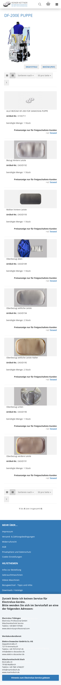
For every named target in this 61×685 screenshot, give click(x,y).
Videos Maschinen (10, 580)
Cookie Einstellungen (12, 556)
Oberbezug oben (14, 259)
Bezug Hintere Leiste (16, 160)
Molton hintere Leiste (16, 209)
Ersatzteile (31, 67)
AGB (4, 546)
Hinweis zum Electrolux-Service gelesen (30, 677)
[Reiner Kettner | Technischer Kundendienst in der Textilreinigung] (14, 4)
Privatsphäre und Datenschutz (16, 552)
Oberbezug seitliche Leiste (19, 308)
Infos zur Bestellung (11, 569)
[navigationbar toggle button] (56, 4)
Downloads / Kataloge (12, 590)
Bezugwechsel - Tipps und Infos (17, 585)
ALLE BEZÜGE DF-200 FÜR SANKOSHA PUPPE (27, 111)
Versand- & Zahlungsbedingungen (18, 536)
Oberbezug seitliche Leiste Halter (22, 357)
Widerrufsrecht (9, 541)
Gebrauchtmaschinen (12, 575)
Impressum (7, 531)
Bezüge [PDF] (49, 67)
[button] (7, 75)
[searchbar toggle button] (39, 4)
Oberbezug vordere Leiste (18, 456)
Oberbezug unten (14, 407)
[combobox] (25, 75)
